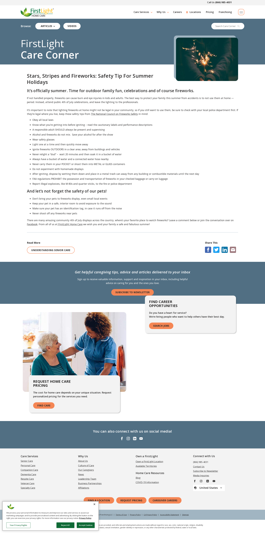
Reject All (65, 525)
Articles (46, 26)
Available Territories (146, 466)
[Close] (94, 504)
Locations (195, 12)
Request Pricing (131, 500)
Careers (177, 12)
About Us (83, 460)
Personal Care (28, 465)
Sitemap (185, 514)
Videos (71, 26)
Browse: (26, 26)
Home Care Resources (150, 473)
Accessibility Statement (169, 514)
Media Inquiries (201, 475)
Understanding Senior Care (50, 250)
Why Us (161, 12)
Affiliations (83, 487)
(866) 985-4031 (223, 2)
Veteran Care (27, 483)
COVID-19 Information (147, 482)
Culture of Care (86, 465)
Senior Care (27, 460)
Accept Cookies (85, 525)
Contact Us (198, 466)
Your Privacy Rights (18, 525)
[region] (50, 516)
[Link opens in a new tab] (208, 250)
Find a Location (99, 500)
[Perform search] (238, 26)
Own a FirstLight (147, 456)
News (81, 474)
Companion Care (29, 469)
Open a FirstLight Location (149, 461)
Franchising (225, 12)
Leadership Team (87, 478)
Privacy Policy (135, 514)
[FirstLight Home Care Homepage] (37, 12)
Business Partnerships (90, 483)
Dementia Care (28, 474)
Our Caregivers (86, 469)
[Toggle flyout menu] (241, 12)
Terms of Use (121, 514)
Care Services (141, 12)
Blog (138, 477)
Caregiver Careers (165, 500)
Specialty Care (28, 487)
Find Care (43, 405)
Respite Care (27, 478)
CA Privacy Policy (150, 514)
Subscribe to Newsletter (132, 292)
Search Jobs (161, 325)
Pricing (210, 12)
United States (208, 488)
